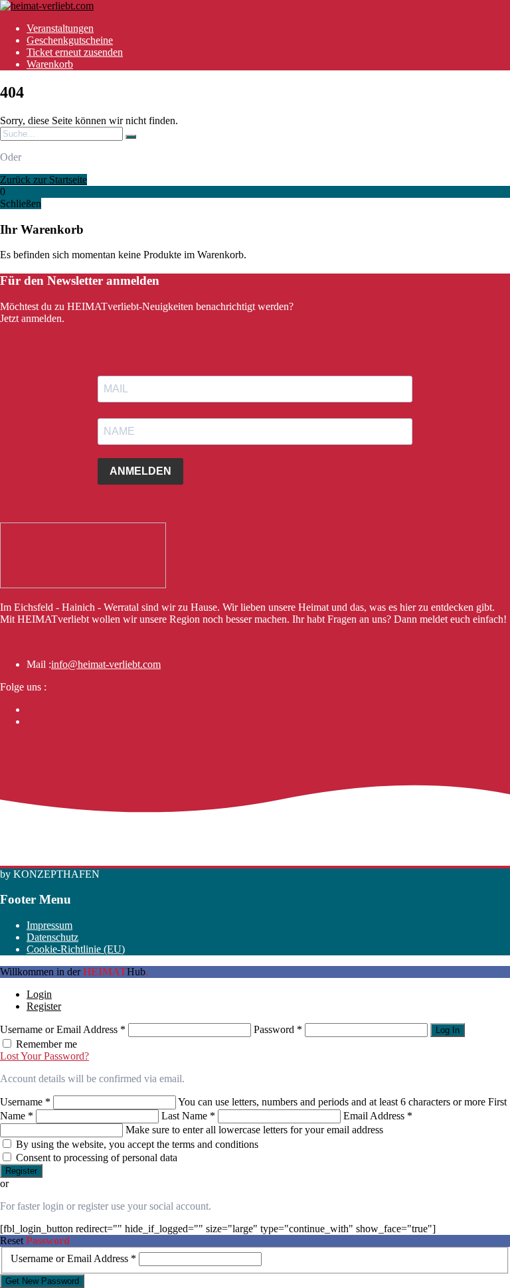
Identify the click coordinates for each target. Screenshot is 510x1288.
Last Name (188, 1115)
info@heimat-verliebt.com (106, 664)
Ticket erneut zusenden (75, 52)
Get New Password (42, 1281)
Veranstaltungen (60, 28)
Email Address (377, 1115)
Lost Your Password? (44, 1056)
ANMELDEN (140, 471)
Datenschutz (52, 937)
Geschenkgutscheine (70, 40)
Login (39, 994)
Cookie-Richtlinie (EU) (76, 949)
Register (44, 1006)
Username (25, 1101)
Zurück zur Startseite (43, 179)
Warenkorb (50, 64)
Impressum (49, 925)
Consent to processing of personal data (96, 1157)
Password (278, 1029)
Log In (448, 1030)
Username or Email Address (63, 1029)
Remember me (46, 1044)
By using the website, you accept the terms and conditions (137, 1144)
